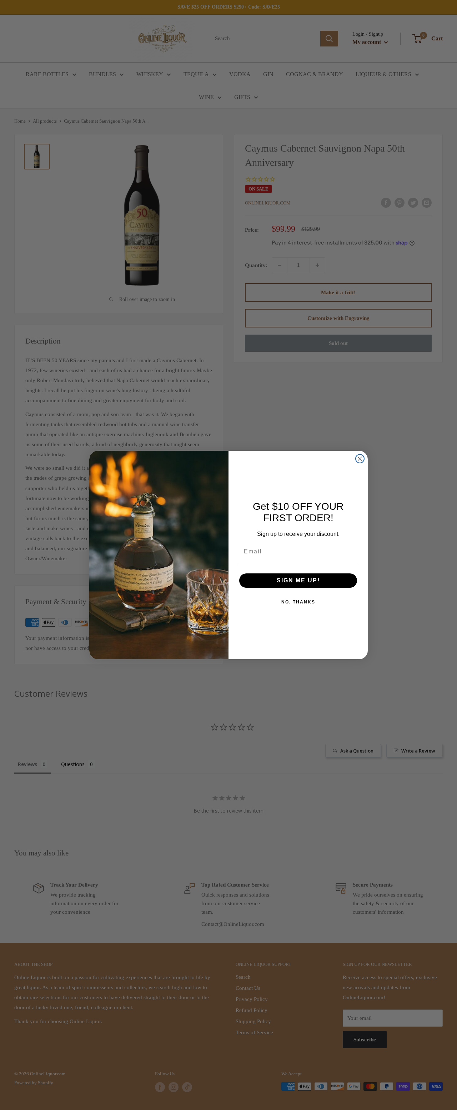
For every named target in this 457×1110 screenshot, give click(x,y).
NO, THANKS (298, 602)
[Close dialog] (360, 458)
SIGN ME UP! (298, 580)
